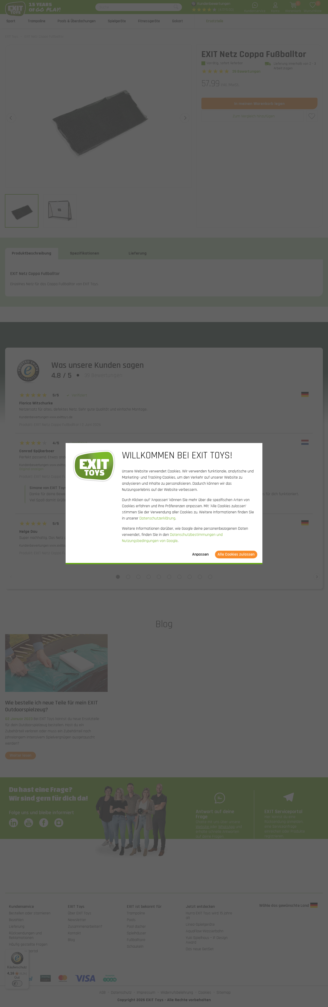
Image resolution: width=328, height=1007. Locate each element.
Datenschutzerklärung (157, 518)
